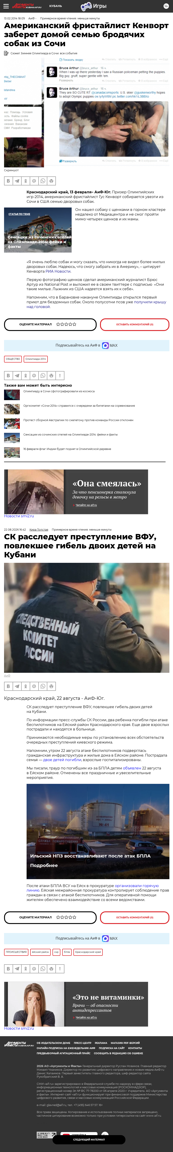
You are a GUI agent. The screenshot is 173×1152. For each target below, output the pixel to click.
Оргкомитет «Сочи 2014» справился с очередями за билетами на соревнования (79, 405)
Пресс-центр (82, 1043)
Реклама (101, 1043)
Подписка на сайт (112, 1048)
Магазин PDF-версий (125, 1043)
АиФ (7, 675)
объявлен (132, 768)
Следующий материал (89, 1139)
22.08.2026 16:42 (15, 529)
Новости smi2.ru (19, 516)
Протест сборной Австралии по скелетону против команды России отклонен (78, 420)
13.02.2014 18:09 (14, 18)
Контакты (135, 1048)
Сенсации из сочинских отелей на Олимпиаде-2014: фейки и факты (70, 434)
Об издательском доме (53, 1043)
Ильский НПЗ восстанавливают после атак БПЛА (90, 856)
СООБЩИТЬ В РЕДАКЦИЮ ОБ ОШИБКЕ (118, 1053)
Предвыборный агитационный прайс (63, 1053)
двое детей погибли (62, 760)
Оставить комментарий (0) (134, 324)
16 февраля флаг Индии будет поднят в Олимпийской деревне (67, 449)
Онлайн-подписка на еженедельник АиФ (66, 1048)
